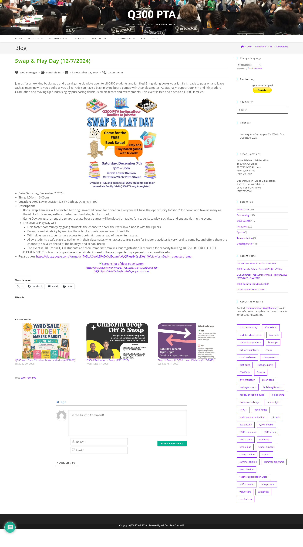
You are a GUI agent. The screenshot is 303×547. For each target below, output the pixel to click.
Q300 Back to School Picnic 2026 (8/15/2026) (259, 269)
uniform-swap (247, 484)
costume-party (265, 364)
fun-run (261, 372)
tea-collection (247, 469)
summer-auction (248, 461)
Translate (258, 68)
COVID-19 (245, 372)
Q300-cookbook (248, 432)
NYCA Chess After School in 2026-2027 (256, 263)
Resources (242, 226)
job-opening (278, 394)
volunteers (245, 491)
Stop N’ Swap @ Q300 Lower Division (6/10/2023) (186, 360)
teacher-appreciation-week (253, 476)
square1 (266, 454)
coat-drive (245, 364)
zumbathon (246, 499)
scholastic (264, 439)
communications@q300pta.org (262, 308)
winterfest (263, 491)
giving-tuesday (247, 379)
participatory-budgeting (252, 417)
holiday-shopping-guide (252, 394)
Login (62, 402)
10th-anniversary (248, 327)
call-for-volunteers (249, 349)
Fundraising (282, 46)
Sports (240, 232)
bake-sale (274, 335)
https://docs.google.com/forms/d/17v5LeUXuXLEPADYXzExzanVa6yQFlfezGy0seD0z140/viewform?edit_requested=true (113, 256)
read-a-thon (246, 439)
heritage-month (248, 387)
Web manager (29, 72)
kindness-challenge (249, 402)
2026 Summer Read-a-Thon (251, 289)
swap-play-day (28, 377)
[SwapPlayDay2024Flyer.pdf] (121, 143)
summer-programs (274, 461)
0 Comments (116, 72)
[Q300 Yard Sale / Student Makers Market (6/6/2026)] (49, 341)
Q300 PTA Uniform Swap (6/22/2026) (107, 360)
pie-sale (276, 417)
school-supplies (266, 446)
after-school (271, 327)
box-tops (273, 342)
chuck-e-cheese (247, 357)
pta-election (246, 424)
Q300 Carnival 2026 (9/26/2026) (253, 283)
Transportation (245, 238)
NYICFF (243, 409)
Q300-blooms (266, 424)
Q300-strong (270, 432)
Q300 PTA (151, 14)
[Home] (242, 46)
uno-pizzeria (267, 484)
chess (269, 349)
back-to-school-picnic (251, 335)
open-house (260, 409)
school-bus (245, 446)
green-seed (268, 379)
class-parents (270, 357)
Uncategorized (244, 243)
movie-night (273, 402)
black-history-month (250, 342)
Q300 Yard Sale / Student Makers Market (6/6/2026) (45, 360)
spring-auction (247, 454)
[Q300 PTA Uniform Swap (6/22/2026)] (120, 341)
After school (243, 209)
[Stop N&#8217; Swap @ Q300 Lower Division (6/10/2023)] (192, 341)
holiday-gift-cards (272, 387)
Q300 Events (243, 220)
